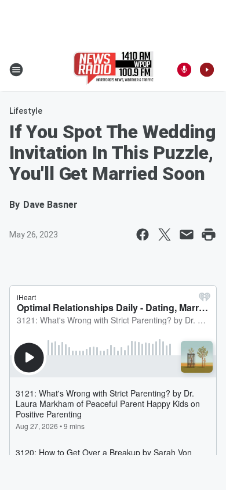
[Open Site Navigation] (16, 70)
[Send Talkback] (184, 70)
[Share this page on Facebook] (142, 234)
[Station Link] (113, 69)
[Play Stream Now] (207, 70)
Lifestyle (25, 111)
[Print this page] (209, 234)
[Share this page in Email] (186, 234)
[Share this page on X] (164, 234)
